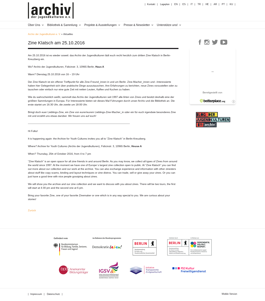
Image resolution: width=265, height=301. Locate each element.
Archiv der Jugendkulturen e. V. (44, 34)
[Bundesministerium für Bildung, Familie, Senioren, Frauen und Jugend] (72, 246)
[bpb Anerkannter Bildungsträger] (73, 269)
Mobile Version (229, 294)
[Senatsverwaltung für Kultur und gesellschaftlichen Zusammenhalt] (144, 247)
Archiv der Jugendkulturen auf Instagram (207, 42)
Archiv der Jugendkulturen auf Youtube (224, 42)
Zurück (32, 210)
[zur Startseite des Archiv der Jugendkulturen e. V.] (51, 11)
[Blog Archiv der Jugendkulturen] (213, 127)
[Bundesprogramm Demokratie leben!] (109, 243)
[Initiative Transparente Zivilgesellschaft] (146, 270)
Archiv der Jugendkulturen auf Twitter (215, 42)
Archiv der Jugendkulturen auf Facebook (200, 42)
